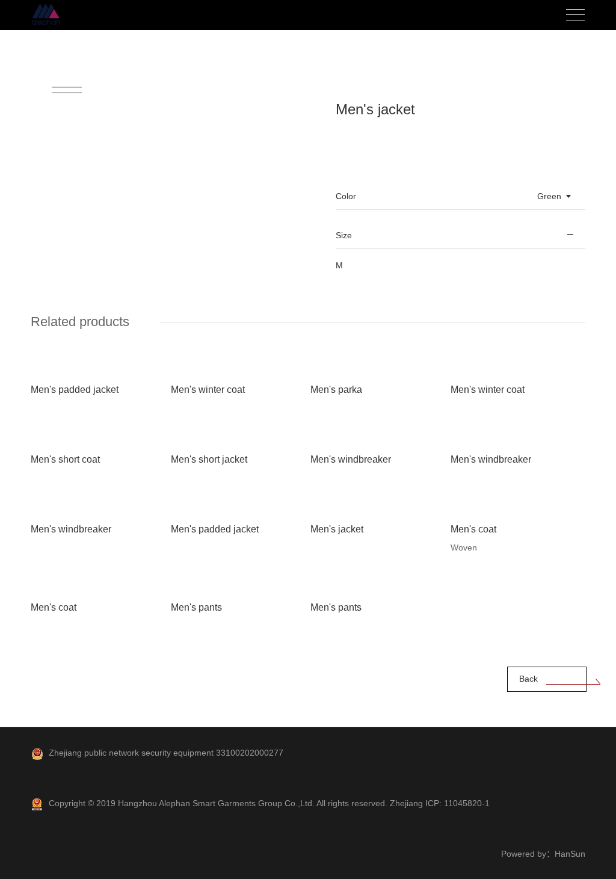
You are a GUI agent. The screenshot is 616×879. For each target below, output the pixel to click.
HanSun (570, 854)
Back (528, 678)
